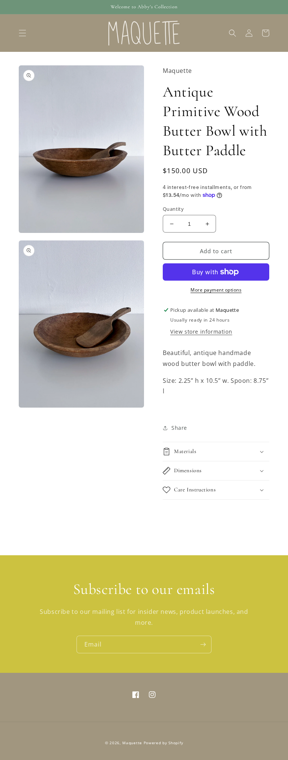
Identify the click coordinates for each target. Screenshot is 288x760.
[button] (22, 33)
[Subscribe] (203, 644)
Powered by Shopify (163, 742)
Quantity (173, 208)
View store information (201, 331)
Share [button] (179, 427)
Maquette (132, 742)
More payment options (216, 290)
